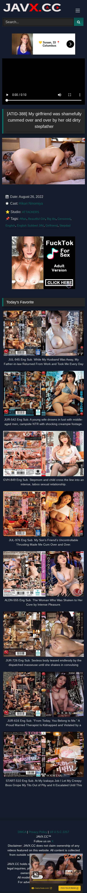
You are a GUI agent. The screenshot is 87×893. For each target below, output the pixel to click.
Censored (64, 218)
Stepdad (65, 225)
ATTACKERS (30, 212)
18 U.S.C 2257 (59, 832)
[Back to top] (74, 880)
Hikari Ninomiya (31, 203)
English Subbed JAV (30, 225)
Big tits (51, 218)
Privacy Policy (38, 832)
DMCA (22, 832)
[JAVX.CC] (35, 8)
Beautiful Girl (36, 218)
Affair (22, 218)
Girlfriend (51, 225)
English (10, 225)
